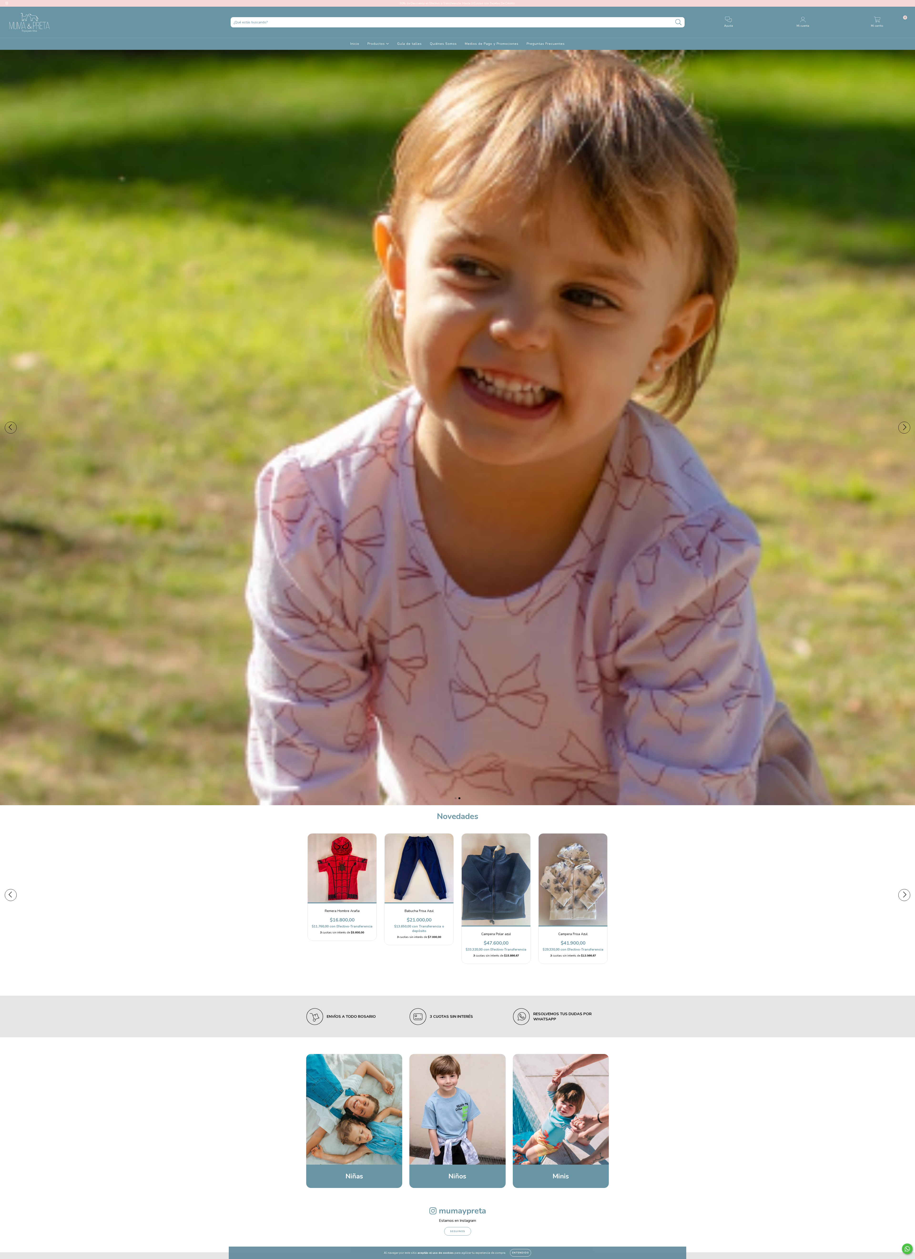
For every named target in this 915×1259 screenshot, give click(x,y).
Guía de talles (409, 43)
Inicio (354, 43)
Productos (376, 43)
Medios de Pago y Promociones (491, 43)
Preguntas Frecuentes (546, 43)
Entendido (520, 1252)
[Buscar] (678, 22)
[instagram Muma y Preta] (7, 3)
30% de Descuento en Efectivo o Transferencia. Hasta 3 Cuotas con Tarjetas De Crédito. (458, 3)
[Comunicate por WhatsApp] (907, 1249)
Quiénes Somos (443, 43)
